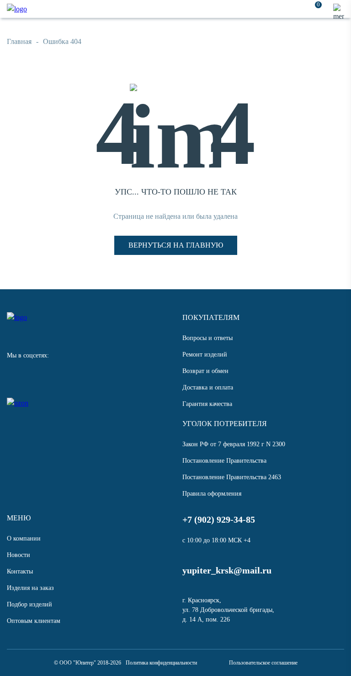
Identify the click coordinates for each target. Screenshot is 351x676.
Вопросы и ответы (207, 338)
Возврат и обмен (205, 371)
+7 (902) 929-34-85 (218, 519)
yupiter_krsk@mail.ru (226, 570)
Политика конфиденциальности (161, 663)
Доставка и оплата (207, 387)
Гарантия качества (207, 403)
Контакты (20, 571)
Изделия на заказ (30, 587)
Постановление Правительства (224, 460)
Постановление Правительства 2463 (231, 477)
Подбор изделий (29, 604)
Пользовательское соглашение (263, 663)
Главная (19, 41)
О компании (24, 538)
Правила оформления (211, 493)
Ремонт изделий (204, 354)
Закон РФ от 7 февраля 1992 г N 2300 (233, 444)
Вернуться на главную (175, 245)
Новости (18, 555)
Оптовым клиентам (33, 620)
